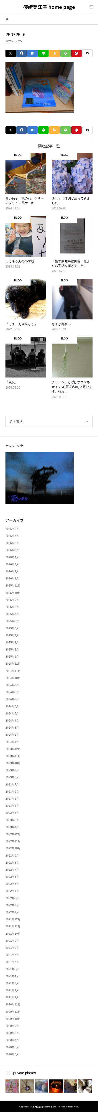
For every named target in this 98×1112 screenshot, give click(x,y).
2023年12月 (13, 749)
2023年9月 (12, 770)
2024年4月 (12, 720)
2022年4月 (12, 891)
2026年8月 (12, 528)
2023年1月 (12, 827)
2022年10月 (13, 848)
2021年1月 (12, 997)
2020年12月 (13, 1004)
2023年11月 (13, 756)
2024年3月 (12, 727)
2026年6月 (12, 543)
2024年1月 (12, 742)
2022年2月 (12, 905)
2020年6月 (12, 1047)
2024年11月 (13, 671)
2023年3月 (12, 812)
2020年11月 (13, 1011)
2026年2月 (12, 571)
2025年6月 (12, 621)
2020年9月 (12, 1026)
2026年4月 (12, 557)
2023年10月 (13, 763)
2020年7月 (12, 1040)
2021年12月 (13, 919)
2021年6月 (12, 962)
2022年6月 (12, 876)
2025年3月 (12, 642)
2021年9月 (12, 940)
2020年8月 (12, 1033)
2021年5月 (12, 969)
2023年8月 (12, 777)
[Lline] (43, 53)
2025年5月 (12, 628)
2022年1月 (12, 912)
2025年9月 (12, 600)
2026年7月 (12, 536)
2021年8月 (12, 947)
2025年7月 (12, 614)
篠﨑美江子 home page (49, 6)
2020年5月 (12, 1054)
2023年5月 (12, 798)
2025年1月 (12, 656)
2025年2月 (12, 649)
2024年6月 (12, 706)
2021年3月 (12, 983)
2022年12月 (13, 834)
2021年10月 (13, 933)
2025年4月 (12, 635)
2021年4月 (12, 976)
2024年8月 (12, 692)
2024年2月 (12, 734)
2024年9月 (12, 685)
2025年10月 (13, 592)
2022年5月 (12, 883)
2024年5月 (12, 713)
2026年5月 (12, 550)
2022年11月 (13, 841)
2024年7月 (12, 699)
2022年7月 (12, 869)
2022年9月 (12, 855)
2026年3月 (12, 564)
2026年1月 (12, 578)
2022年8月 (12, 862)
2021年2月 (12, 990)
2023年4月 (12, 805)
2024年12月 (13, 663)
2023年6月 (12, 791)
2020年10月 (13, 1018)
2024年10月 (13, 678)
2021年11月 (13, 926)
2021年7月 (12, 954)
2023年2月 (12, 820)
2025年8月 (12, 607)
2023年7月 (12, 784)
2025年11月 (13, 585)
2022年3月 (12, 898)
